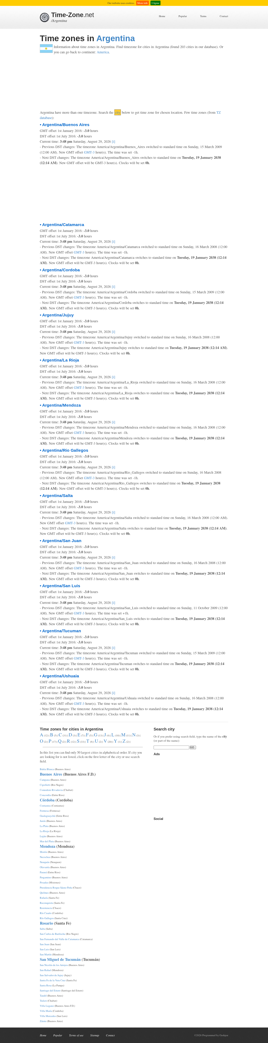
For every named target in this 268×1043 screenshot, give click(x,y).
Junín (43, 821)
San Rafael (45, 970)
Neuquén (44, 862)
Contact (224, 16)
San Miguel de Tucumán (60, 959)
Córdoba (47, 800)
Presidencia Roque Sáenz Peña (56, 887)
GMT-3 (89, 152)
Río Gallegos (47, 918)
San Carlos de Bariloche (52, 934)
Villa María (46, 1011)
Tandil (43, 995)
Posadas (44, 882)
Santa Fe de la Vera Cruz (53, 980)
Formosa (44, 810)
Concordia (45, 795)
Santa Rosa (46, 985)
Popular (183, 16)
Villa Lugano (47, 1006)
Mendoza (47, 846)
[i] (113, 141)
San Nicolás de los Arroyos (54, 965)
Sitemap (94, 1035)
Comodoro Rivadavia (51, 790)
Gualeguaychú (47, 816)
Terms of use (76, 1035)
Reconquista (46, 903)
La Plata (44, 826)
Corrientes (45, 805)
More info (142, 3)
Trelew (43, 1000)
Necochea (45, 857)
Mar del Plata (47, 841)
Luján (43, 836)
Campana (45, 779)
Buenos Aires (51, 774)
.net (72, 14)
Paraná (43, 872)
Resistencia (46, 908)
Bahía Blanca (47, 769)
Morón (43, 852)
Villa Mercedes (48, 1016)
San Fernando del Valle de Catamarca (59, 939)
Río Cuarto (46, 913)
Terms (203, 16)
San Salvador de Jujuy (51, 975)
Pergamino (45, 877)
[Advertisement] (134, 82)
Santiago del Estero (50, 990)
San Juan (44, 944)
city (117, 112)
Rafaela (44, 897)
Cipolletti (45, 785)
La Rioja (44, 831)
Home (162, 16)
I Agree (155, 3)
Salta (42, 928)
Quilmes (44, 892)
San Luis (44, 949)
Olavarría (45, 867)
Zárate (43, 1021)
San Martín (46, 954)
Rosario (46, 923)
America (103, 52)
